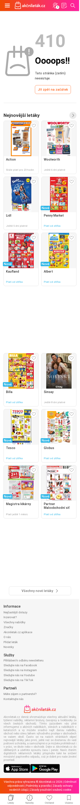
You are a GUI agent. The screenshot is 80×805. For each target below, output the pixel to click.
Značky (8, 627)
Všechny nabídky (14, 622)
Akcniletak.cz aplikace (18, 632)
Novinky (9, 647)
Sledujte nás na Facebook (20, 665)
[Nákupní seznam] (64, 5)
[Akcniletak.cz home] (30, 5)
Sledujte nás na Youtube (19, 675)
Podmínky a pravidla (38, 785)
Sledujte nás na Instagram (20, 670)
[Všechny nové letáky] (72, 115)
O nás (7, 637)
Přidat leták (11, 642)
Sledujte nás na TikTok (18, 680)
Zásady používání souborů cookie (50, 789)
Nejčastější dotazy (15, 612)
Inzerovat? (10, 617)
